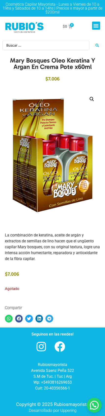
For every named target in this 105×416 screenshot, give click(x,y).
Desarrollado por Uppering (52, 410)
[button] (96, 26)
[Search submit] (97, 45)
